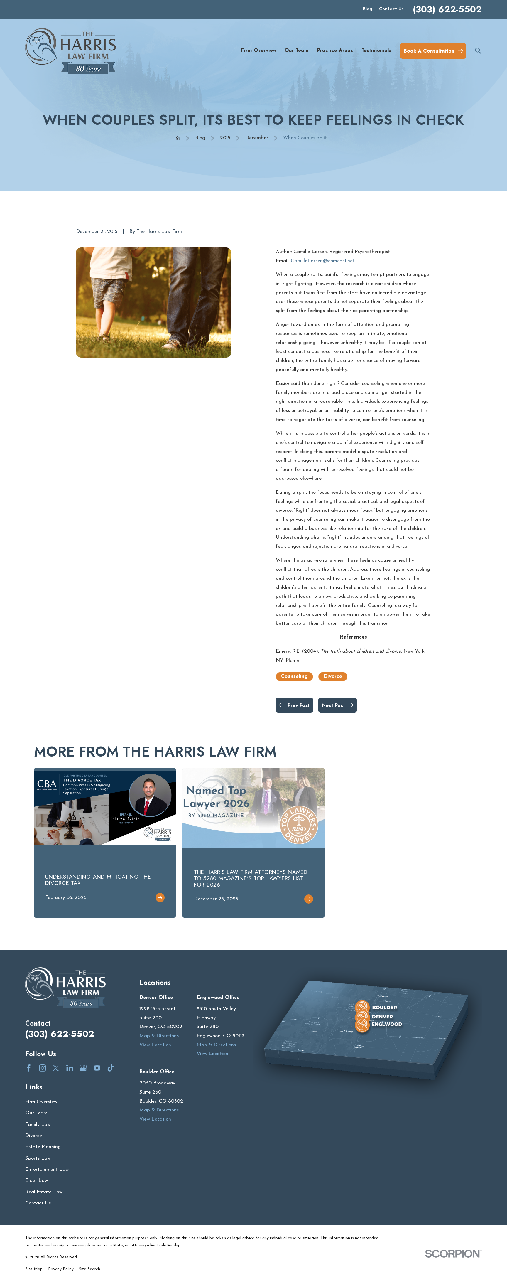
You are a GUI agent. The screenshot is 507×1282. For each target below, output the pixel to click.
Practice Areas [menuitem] (335, 50)
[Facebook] (28, 1068)
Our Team (36, 1113)
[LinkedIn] (69, 1068)
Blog (367, 9)
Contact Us (391, 9)
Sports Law (37, 1158)
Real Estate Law (43, 1192)
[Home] (70, 51)
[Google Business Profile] (83, 1068)
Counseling (294, 676)
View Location (155, 1044)
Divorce (333, 676)
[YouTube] (97, 1068)
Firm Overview (41, 1101)
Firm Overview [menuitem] (258, 50)
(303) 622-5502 (447, 9)
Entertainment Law (47, 1169)
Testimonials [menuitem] (376, 50)
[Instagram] (42, 1068)
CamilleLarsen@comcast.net (323, 260)
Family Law (37, 1124)
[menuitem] (34, 1269)
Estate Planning (43, 1146)
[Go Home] (177, 138)
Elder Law (36, 1180)
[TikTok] (110, 1068)
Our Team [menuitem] (297, 50)
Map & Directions (159, 1035)
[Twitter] (56, 1068)
